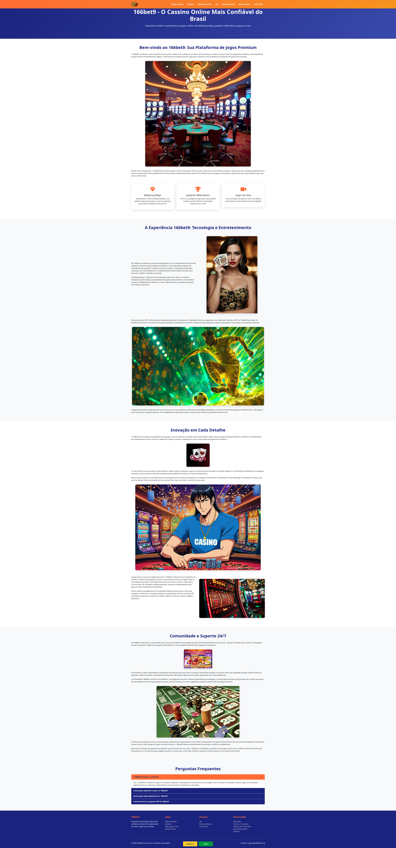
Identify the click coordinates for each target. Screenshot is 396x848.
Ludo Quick (258, 4)
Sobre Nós (237, 821)
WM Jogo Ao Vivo (205, 4)
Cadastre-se (190, 844)
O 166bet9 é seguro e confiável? (146, 777)
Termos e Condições (241, 824)
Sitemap (236, 831)
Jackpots (190, 4)
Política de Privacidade (242, 826)
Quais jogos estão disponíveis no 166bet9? (150, 796)
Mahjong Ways (177, 4)
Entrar (206, 844)
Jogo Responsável (240, 829)
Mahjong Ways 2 (228, 4)
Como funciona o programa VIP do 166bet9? (151, 801)
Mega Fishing (244, 4)
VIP (216, 4)
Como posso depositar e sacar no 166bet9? (150, 790)
